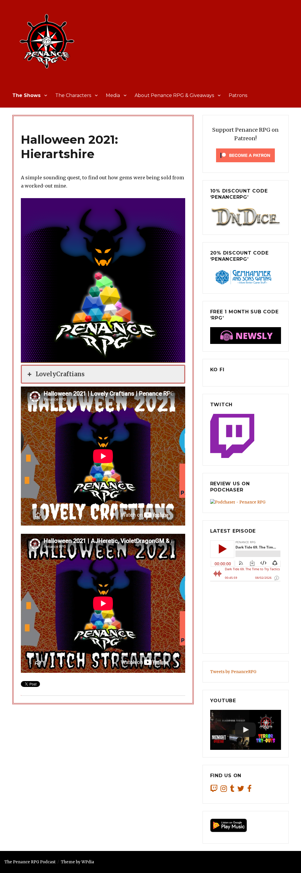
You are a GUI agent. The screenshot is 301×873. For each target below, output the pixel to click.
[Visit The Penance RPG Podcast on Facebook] (249, 789)
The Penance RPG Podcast (30, 861)
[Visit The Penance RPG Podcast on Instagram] (223, 789)
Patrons (238, 95)
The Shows (26, 95)
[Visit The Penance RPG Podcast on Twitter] (240, 789)
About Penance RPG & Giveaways (174, 95)
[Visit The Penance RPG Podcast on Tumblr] (232, 789)
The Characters (73, 95)
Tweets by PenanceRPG (233, 671)
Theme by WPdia (77, 861)
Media (113, 95)
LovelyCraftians (60, 374)
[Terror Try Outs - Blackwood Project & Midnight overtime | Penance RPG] (245, 730)
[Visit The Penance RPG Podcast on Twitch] (214, 789)
